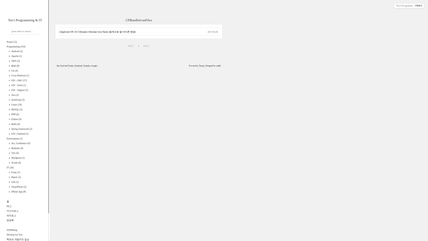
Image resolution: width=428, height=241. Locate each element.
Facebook (78, 66)
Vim (15, 153)
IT (10, 167)
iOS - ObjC (19, 80)
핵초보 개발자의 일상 (18, 239)
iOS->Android (20, 134)
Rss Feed (60, 66)
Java (15, 95)
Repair (16, 177)
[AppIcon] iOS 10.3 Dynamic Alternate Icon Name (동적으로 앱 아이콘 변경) (98, 32)
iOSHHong (12, 230)
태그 (9, 206)
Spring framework (21, 129)
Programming (16, 46)
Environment (15, 138)
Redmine (17, 148)
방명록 (10, 220)
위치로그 (11, 215)
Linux (16, 104)
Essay (15, 172)
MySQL (16, 109)
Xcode (16, 163)
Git (14, 70)
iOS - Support (19, 90)
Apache (16, 56)
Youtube (86, 66)
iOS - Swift (18, 85)
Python (16, 119)
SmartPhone (18, 187)
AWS (15, 61)
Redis (15, 124)
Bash (15, 66)
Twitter (71, 66)
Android (17, 51)
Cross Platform (20, 75)
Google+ (94, 66)
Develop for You (14, 234)
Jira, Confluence (20, 143)
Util (15, 182)
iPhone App (18, 191)
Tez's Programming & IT (25, 20)
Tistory (201, 66)
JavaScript (18, 100)
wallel (218, 66)
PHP (15, 114)
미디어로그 (12, 211)
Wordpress (18, 158)
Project (12, 42)
